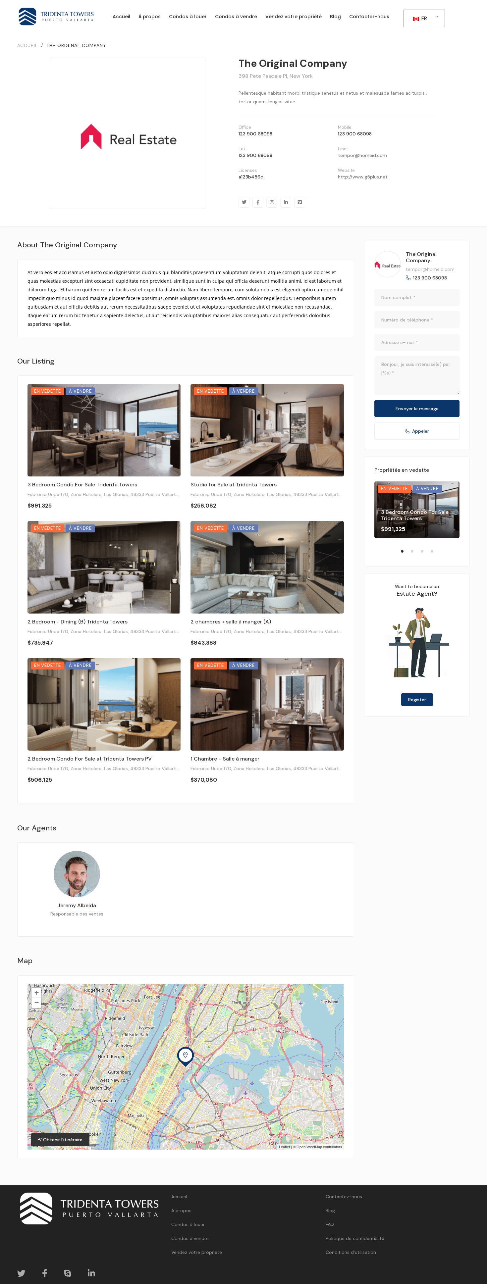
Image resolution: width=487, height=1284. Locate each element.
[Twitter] (244, 202)
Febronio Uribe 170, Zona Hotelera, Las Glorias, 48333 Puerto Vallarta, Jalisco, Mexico (120, 494)
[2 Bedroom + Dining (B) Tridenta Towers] (104, 567)
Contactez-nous (344, 1197)
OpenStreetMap (309, 1146)
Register (417, 700)
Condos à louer (188, 1224)
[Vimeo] (299, 202)
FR (423, 18)
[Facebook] (257, 202)
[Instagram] (271, 202)
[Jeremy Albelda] (77, 874)
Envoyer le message (417, 409)
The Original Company (421, 257)
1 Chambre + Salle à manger (224, 758)
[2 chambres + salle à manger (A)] (267, 567)
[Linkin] (285, 202)
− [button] (36, 1003)
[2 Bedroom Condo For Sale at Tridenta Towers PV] (104, 704)
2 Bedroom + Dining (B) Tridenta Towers (77, 621)
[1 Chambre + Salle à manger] (267, 704)
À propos (181, 1210)
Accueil (179, 1197)
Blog (330, 1210)
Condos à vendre (190, 1238)
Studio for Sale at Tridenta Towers (233, 484)
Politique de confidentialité (355, 1238)
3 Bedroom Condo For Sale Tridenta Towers (82, 484)
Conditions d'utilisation (351, 1252)
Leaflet (284, 1146)
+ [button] (36, 993)
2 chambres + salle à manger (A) (230, 621)
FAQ (330, 1224)
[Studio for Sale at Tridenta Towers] (267, 430)
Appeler (420, 431)
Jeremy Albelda (76, 905)
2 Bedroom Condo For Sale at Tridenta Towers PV (89, 758)
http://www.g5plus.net (363, 177)
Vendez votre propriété (196, 1252)
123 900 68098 (255, 134)
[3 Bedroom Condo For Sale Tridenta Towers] (104, 430)
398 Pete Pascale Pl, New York (276, 76)
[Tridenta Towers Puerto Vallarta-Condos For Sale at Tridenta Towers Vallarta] (56, 16)
